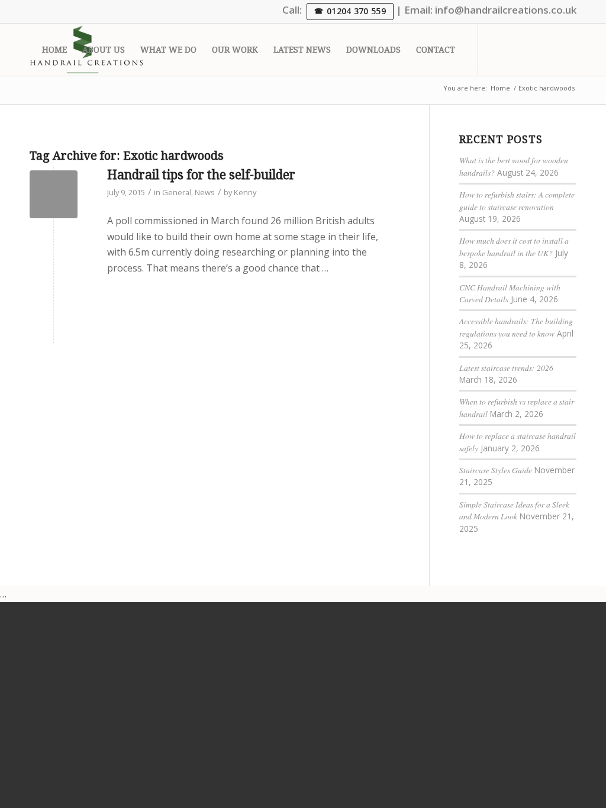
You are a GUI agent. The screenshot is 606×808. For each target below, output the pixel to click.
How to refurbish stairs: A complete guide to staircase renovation (517, 200)
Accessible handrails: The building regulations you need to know (516, 326)
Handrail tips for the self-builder (201, 174)
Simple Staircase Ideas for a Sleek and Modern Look (514, 510)
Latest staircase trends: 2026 (506, 367)
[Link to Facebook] (550, 49)
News (205, 192)
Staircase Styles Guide (495, 470)
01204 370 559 (356, 11)
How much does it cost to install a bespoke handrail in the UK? (514, 246)
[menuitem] (54, 50)
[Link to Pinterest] (567, 49)
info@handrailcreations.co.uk (505, 10)
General (176, 192)
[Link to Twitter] (496, 49)
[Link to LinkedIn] (514, 49)
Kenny (245, 192)
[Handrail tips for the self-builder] (54, 194)
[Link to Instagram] (532, 49)
